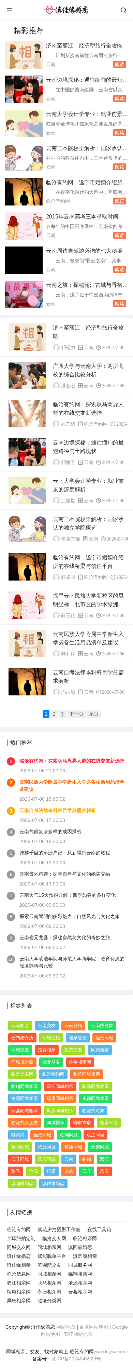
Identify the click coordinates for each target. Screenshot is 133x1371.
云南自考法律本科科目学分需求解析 (57, 810)
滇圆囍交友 (49, 1265)
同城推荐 (55, 1122)
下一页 (76, 714)
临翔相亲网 (80, 1274)
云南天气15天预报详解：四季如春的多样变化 (67, 895)
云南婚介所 (22, 1037)
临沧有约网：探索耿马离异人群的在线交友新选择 (71, 760)
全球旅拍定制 (21, 1238)
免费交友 (73, 1049)
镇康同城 (73, 1146)
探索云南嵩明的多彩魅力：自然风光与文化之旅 (69, 916)
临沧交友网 (22, 1074)
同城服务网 (80, 1265)
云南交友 (47, 1025)
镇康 (51, 1171)
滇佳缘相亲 (19, 1265)
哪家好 (18, 1134)
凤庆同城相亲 (60, 1110)
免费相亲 (47, 1049)
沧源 (33, 1171)
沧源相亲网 (80, 1283)
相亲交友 (78, 1037)
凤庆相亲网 (19, 1300)
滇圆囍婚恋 (22, 1183)
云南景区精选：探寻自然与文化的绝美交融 (64, 874)
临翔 (86, 1159)
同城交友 (20, 1049)
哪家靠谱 (82, 1122)
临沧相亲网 (80, 1062)
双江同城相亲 (60, 1086)
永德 (68, 1171)
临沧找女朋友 (24, 1122)
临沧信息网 (19, 1274)
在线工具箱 (99, 1229)
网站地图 (65, 1327)
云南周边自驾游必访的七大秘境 (84, 251)
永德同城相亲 (95, 1098)
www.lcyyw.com (110, 1351)
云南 (51, 64)
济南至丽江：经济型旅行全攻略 (84, 46)
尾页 (94, 714)
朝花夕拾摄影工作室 (59, 1229)
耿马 (15, 1171)
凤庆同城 (47, 1159)
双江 (104, 1159)
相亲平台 (109, 1122)
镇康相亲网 (19, 1291)
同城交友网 (19, 1247)
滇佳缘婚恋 (53, 1183)
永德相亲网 (49, 1291)
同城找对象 (22, 1062)
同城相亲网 (49, 1247)
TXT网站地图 (78, 1334)
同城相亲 (100, 1049)
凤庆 (104, 1171)
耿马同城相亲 (95, 1086)
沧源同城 (47, 1146)
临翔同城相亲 (24, 1086)
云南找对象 (102, 1025)
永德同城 (100, 1146)
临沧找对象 (93, 1110)
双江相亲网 (19, 1283)
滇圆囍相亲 (85, 1256)
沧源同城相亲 (24, 1098)
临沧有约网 (58, 201)
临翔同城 (69, 1134)
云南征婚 (73, 1025)
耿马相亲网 (49, 1283)
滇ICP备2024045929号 (76, 1358)
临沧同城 (104, 1037)
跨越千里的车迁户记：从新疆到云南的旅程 (64, 852)
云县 (86, 1171)
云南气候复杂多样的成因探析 (50, 831)
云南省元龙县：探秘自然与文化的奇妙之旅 (64, 937)
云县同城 (20, 1159)
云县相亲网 (80, 1291)
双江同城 (95, 1134)
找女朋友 (51, 1062)
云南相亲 (20, 1025)
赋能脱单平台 (52, 1256)
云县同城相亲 (24, 1110)
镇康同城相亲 (60, 1098)
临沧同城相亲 (86, 1074)
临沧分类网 (49, 1300)
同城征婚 (51, 1037)
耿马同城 (20, 1146)
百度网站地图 (93, 1327)
